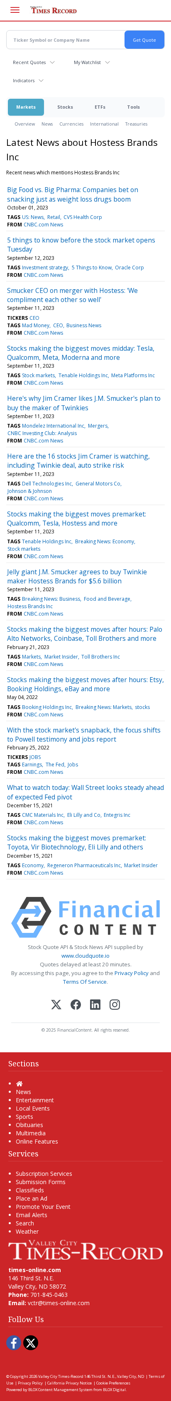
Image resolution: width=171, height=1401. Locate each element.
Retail (53, 217)
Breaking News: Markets (104, 707)
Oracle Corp (129, 267)
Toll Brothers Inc (100, 656)
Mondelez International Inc (53, 425)
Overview (25, 124)
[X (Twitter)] (56, 1005)
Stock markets (38, 375)
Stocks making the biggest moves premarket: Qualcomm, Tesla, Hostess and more (76, 518)
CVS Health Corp (83, 217)
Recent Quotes (29, 62)
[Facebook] (75, 1005)
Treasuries (136, 124)
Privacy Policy (132, 973)
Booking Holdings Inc (47, 707)
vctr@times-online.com (59, 1303)
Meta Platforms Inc (133, 375)
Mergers (97, 425)
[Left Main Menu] (15, 10)
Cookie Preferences (113, 1383)
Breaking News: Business (51, 598)
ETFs (100, 107)
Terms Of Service (85, 981)
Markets (26, 107)
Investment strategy (45, 267)
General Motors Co (98, 483)
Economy (33, 865)
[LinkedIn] (95, 1005)
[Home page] (85, 1249)
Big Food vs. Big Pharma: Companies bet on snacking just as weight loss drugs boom (72, 194)
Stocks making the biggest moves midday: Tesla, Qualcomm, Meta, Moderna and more (80, 353)
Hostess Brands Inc (30, 606)
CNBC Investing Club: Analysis (42, 433)
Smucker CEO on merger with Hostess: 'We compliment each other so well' (72, 295)
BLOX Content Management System (60, 1389)
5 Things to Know (92, 267)
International (104, 124)
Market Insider (61, 656)
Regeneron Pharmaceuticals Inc (84, 865)
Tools (133, 107)
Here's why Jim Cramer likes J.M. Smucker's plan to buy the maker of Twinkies (84, 403)
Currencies (71, 124)
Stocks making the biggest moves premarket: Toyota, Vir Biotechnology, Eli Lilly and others (76, 842)
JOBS (35, 757)
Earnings (32, 764)
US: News (33, 217)
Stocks (65, 107)
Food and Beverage (107, 598)
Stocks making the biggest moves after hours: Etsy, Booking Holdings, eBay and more (85, 684)
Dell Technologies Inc (47, 483)
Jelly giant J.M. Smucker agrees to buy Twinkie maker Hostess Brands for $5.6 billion (77, 576)
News (47, 124)
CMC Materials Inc (43, 814)
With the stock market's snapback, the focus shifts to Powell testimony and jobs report (84, 734)
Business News (83, 325)
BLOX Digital (114, 1389)
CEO (34, 317)
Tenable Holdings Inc (83, 375)
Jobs (73, 764)
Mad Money (35, 325)
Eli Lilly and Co (83, 814)
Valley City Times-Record (60, 1376)
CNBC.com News (43, 224)
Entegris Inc (117, 814)
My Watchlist (87, 62)
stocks (142, 707)
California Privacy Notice (69, 1383)
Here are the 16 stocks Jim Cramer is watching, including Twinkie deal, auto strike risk (78, 461)
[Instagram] (114, 1005)
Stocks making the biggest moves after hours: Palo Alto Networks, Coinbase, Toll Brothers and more (84, 634)
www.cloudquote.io (85, 955)
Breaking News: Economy (104, 541)
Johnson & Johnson (29, 491)
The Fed (55, 764)
